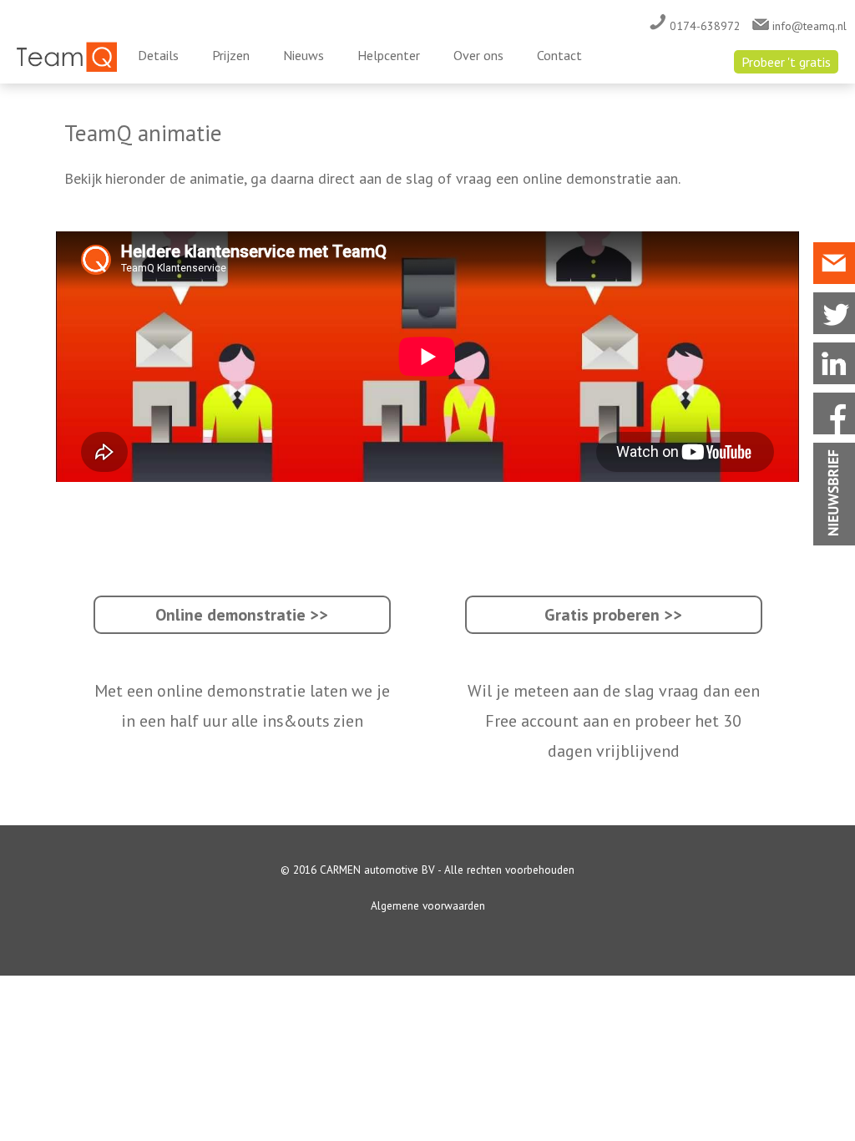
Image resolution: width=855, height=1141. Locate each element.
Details (158, 55)
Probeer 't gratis (786, 61)
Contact (559, 55)
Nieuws (303, 55)
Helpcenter (388, 55)
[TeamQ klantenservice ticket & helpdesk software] (67, 67)
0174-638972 (703, 25)
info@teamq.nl (808, 25)
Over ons (478, 55)
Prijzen (231, 55)
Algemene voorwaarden (428, 905)
